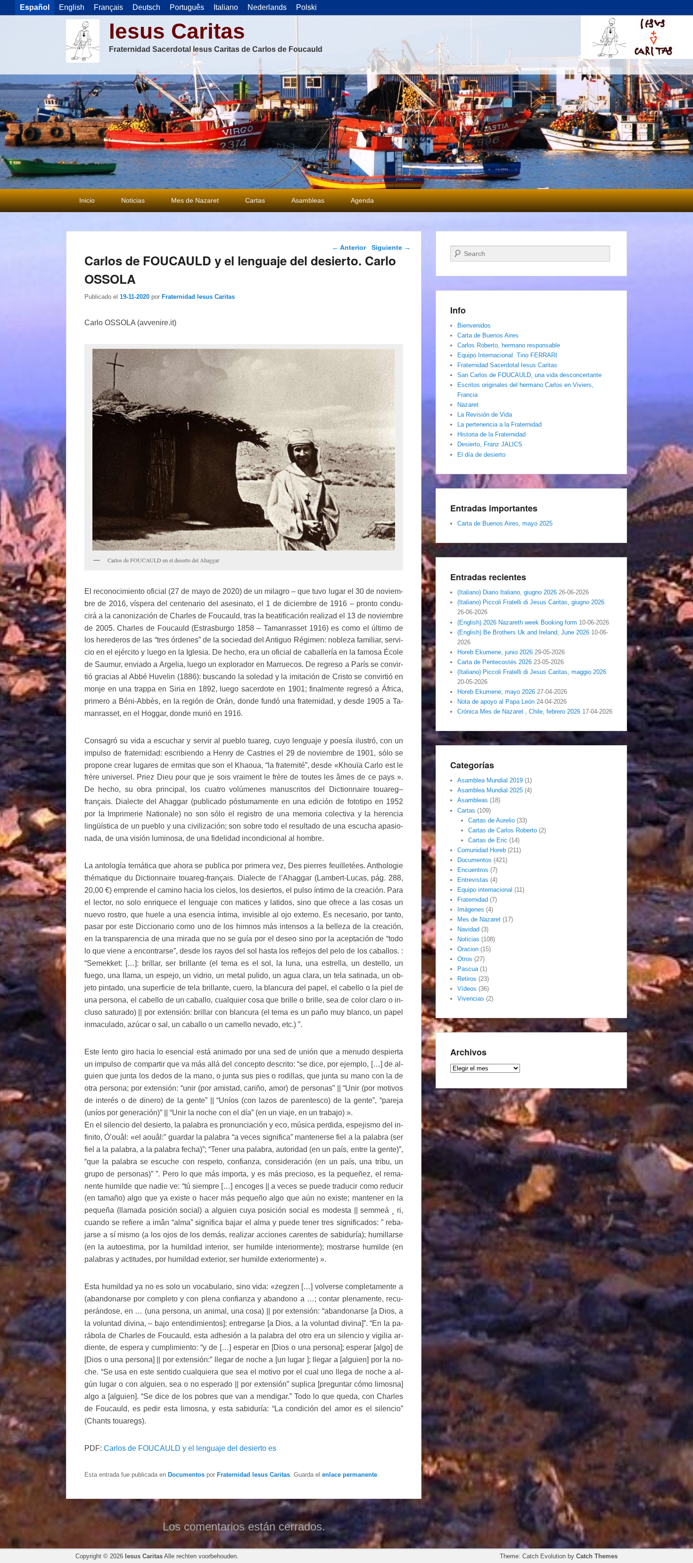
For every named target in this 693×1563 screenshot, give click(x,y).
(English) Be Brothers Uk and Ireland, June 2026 (523, 632)
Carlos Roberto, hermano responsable (508, 345)
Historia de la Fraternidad (491, 434)
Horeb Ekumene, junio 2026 (495, 652)
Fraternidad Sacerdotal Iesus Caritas (507, 365)
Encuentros (472, 869)
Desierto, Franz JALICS (489, 444)
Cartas (255, 200)
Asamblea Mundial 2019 (490, 780)
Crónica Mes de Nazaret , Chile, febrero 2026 (518, 711)
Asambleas (307, 200)
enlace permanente (349, 1474)
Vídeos (467, 988)
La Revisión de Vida (484, 414)
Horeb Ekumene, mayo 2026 (496, 691)
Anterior (349, 247)
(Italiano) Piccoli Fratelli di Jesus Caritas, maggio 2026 (531, 671)
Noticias (133, 200)
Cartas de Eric (487, 840)
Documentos (186, 1474)
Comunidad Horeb (481, 850)
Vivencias (470, 998)
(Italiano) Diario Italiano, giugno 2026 (507, 592)
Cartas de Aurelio (491, 820)
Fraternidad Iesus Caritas (198, 296)
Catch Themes (597, 1556)
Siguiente (391, 247)
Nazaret (467, 404)
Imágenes (470, 909)
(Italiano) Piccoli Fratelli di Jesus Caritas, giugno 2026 (530, 602)
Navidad (468, 929)
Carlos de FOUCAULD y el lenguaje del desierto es (190, 1448)
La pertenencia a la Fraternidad (499, 424)
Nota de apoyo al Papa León (496, 701)
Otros (464, 958)
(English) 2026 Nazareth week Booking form (517, 622)
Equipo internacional (484, 889)
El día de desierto (481, 454)
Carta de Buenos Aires (488, 335)
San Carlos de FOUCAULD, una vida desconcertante (529, 374)
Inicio (87, 200)
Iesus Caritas (177, 31)
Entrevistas (472, 879)
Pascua (467, 968)
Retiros (467, 978)
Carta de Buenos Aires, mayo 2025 (505, 523)
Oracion (467, 949)
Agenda (362, 200)
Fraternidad (472, 899)
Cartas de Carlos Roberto (502, 830)
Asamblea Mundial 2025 (490, 790)
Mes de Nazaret (195, 200)
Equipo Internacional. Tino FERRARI (507, 355)
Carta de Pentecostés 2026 (494, 662)
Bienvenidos (474, 325)
